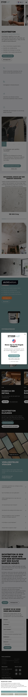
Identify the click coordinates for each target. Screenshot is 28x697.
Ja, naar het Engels (14, 355)
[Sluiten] (25, 334)
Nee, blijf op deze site (14, 358)
